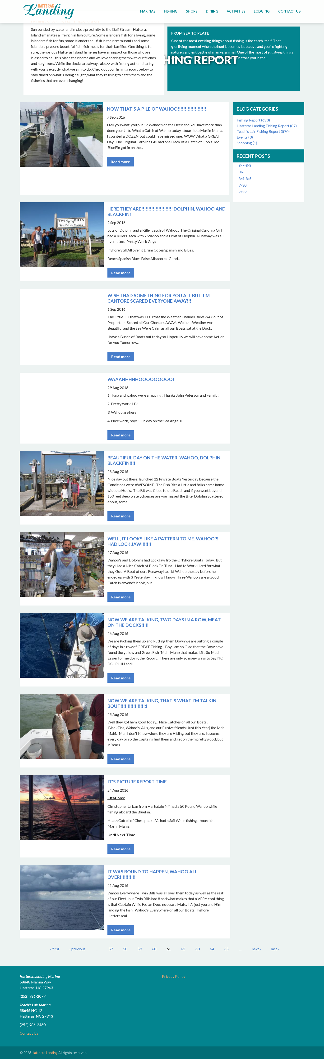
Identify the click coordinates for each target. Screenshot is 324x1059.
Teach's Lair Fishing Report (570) (263, 131)
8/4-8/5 (245, 178)
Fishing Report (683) (253, 120)
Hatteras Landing (45, 1053)
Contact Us (289, 11)
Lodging (262, 11)
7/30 (242, 185)
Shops (191, 11)
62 (183, 949)
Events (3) (245, 137)
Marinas (147, 11)
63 (197, 949)
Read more (120, 161)
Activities (236, 11)
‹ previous (77, 949)
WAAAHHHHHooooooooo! (140, 379)
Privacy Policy (173, 976)
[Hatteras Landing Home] (49, 12)
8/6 (241, 172)
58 (125, 949)
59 (140, 949)
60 (154, 949)
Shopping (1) (247, 142)
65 (226, 949)
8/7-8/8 (245, 165)
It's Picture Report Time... (138, 781)
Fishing (170, 11)
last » (275, 949)
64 (212, 949)
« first (54, 949)
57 (111, 949)
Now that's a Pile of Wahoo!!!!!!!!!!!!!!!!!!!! (156, 109)
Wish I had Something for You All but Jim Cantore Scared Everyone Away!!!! (158, 298)
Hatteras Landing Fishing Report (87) (267, 125)
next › (256, 949)
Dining (212, 11)
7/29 (242, 191)
